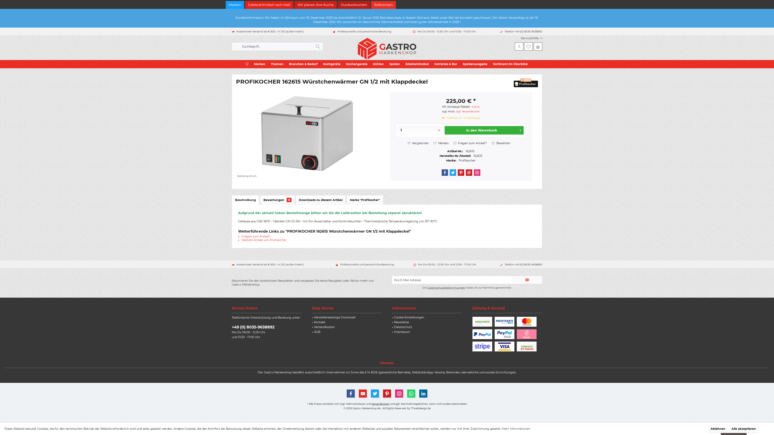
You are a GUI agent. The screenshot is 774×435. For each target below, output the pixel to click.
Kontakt (319, 322)
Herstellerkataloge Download (334, 317)
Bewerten (503, 143)
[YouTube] (363, 393)
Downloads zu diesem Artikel (320, 200)
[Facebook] (445, 172)
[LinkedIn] (423, 393)
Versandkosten (324, 327)
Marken (235, 5)
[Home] (247, 64)
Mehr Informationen (516, 429)
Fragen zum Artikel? (472, 143)
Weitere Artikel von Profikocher (263, 240)
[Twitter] (453, 172)
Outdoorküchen (354, 5)
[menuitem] (530, 38)
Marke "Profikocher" (365, 200)
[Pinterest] (461, 172)
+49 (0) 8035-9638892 (253, 327)
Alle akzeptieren (743, 429)
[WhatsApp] (411, 393)
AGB (317, 332)
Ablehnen (718, 429)
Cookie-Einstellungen (409, 317)
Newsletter (401, 322)
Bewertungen (276, 200)
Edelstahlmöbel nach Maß (269, 5)
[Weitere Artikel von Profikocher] (526, 83)
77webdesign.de (421, 408)
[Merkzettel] (528, 46)
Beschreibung (245, 200)
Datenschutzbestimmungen (446, 287)
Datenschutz (403, 327)
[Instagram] (477, 172)
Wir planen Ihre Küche (316, 5)
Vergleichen (420, 143)
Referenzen (383, 5)
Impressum (402, 332)
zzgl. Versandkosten (468, 111)
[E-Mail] (469, 172)
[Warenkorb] (538, 46)
